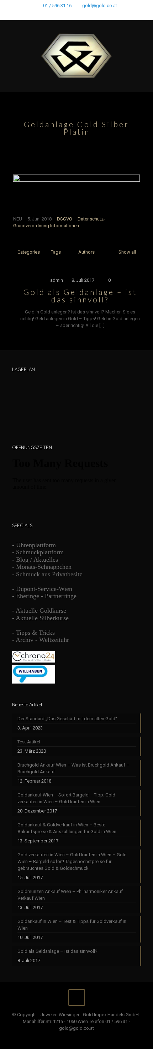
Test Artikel (28, 741)
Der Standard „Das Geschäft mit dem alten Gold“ (67, 718)
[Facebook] (58, 14)
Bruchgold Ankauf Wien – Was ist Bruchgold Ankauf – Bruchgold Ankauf (73, 768)
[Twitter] (67, 14)
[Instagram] (95, 14)
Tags (56, 252)
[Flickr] (86, 14)
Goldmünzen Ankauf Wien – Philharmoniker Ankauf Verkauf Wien (70, 895)
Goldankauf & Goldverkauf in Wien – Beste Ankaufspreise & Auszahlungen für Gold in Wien (66, 828)
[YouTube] (76, 14)
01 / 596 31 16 (57, 5)
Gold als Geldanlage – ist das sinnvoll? (80, 295)
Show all (127, 252)
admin (56, 280)
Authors (86, 252)
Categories (28, 252)
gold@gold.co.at (99, 5)
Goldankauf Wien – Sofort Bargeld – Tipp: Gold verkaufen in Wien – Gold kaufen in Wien (66, 798)
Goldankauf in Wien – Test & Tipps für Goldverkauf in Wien (71, 925)
